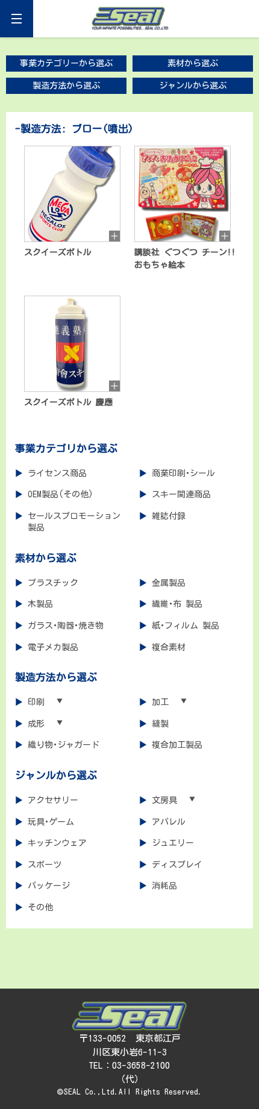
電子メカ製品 (53, 647)
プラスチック (53, 583)
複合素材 (169, 647)
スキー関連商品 (181, 494)
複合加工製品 (177, 745)
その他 (40, 907)
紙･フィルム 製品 (185, 625)
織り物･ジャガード (63, 745)
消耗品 (164, 885)
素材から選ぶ (192, 63)
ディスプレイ (177, 864)
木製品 (40, 604)
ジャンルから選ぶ (192, 85)
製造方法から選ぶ (66, 85)
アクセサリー (53, 800)
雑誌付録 (169, 516)
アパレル (169, 822)
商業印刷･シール (183, 473)
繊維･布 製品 (177, 604)
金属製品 (169, 583)
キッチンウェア (57, 843)
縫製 (160, 723)
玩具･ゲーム (51, 822)
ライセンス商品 (57, 473)
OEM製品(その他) (60, 494)
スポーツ (44, 864)
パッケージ (49, 885)
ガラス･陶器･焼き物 (66, 625)
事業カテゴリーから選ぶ (66, 63)
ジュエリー (173, 843)
